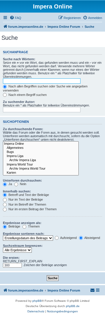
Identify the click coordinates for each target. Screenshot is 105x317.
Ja (10, 184)
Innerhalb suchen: (17, 191)
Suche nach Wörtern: (19, 59)
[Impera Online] (41, 144)
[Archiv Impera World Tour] (41, 169)
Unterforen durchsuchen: (22, 180)
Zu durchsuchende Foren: (23, 129)
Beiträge (14, 226)
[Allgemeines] (41, 148)
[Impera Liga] (41, 156)
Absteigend (92, 238)
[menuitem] (15, 17)
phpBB (37, 300)
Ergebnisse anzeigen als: (22, 223)
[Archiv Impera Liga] (41, 160)
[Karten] (41, 173)
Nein (22, 184)
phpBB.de (73, 306)
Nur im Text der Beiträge (25, 199)
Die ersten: (11, 257)
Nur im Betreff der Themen (27, 204)
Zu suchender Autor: (19, 102)
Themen (33, 226)
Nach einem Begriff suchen (27, 95)
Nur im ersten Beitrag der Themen (32, 209)
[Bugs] (41, 152)
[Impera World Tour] (41, 165)
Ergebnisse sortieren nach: (23, 233)
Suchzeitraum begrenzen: (23, 245)
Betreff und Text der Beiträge (28, 195)
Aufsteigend (68, 238)
